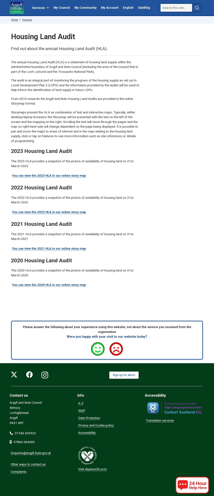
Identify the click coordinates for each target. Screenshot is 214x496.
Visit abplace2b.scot (92, 469)
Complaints (18, 472)
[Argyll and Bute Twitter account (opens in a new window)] (14, 375)
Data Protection (89, 418)
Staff (81, 411)
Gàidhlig (144, 8)
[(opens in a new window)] (174, 408)
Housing (27, 19)
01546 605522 (25, 433)
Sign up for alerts (124, 375)
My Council (62, 8)
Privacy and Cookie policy (96, 425)
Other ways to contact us (28, 464)
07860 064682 (24, 442)
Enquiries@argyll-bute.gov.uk (31, 453)
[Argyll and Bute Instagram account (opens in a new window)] (44, 375)
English (128, 8)
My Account (110, 8)
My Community (85, 8)
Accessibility (87, 433)
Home (14, 19)
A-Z (80, 403)
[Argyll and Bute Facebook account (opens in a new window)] (29, 375)
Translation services (160, 420)
